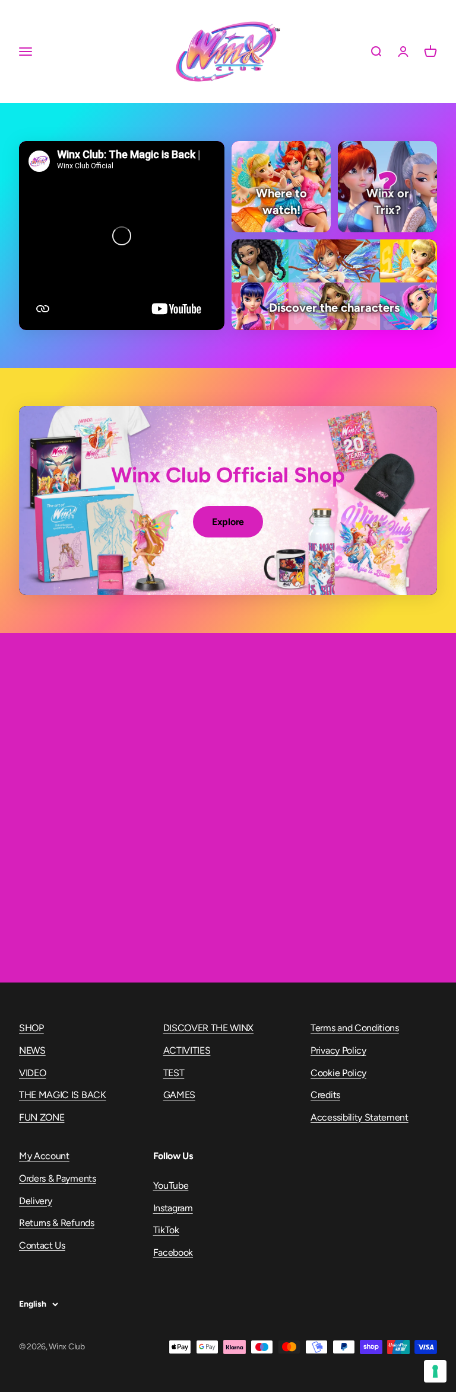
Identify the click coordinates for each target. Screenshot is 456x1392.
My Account (44, 1155)
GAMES (179, 1094)
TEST (174, 1073)
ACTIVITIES (187, 1050)
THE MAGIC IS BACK (62, 1094)
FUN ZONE (41, 1117)
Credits (325, 1094)
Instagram (173, 1208)
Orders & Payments (57, 1178)
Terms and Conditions (355, 1027)
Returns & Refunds (56, 1222)
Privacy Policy (338, 1050)
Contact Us (42, 1245)
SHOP (31, 1027)
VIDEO (32, 1073)
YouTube (171, 1185)
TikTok (166, 1230)
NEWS (32, 1050)
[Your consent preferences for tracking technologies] (435, 1371)
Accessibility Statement (359, 1117)
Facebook (173, 1252)
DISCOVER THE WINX (208, 1027)
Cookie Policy (338, 1073)
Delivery (35, 1201)
